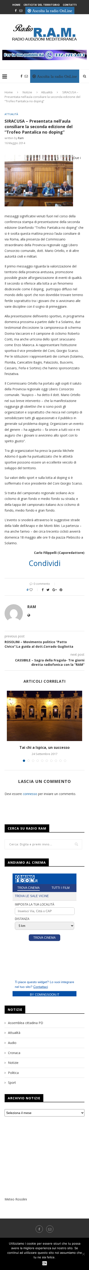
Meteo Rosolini (16, 1199)
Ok (45, 1263)
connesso (30, 794)
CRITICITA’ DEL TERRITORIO (42, 4)
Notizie (27, 92)
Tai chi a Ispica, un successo (44, 747)
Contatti (70, 4)
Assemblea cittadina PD (25, 1023)
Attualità (46, 92)
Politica (13, 1072)
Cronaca (14, 1053)
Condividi (44, 563)
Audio (12, 1043)
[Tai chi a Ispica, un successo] (44, 716)
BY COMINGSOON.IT (44, 994)
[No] (83, 1254)
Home (16, 4)
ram (21, 138)
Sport (12, 1082)
